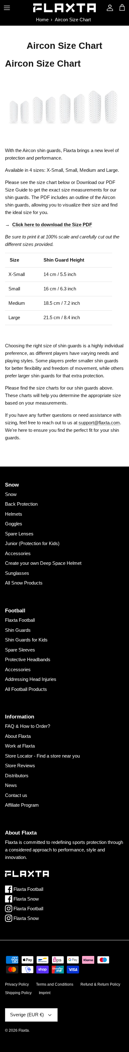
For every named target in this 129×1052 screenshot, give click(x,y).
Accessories (18, 553)
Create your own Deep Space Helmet (43, 563)
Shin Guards (18, 630)
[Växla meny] (7, 8)
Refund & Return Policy (100, 984)
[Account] (108, 8)
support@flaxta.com (99, 422)
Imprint (44, 993)
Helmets (13, 514)
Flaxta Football (20, 620)
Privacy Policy (17, 984)
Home (42, 19)
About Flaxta (18, 736)
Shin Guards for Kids (26, 639)
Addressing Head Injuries (30, 679)
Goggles (13, 523)
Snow (11, 494)
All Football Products (26, 689)
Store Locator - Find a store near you (42, 755)
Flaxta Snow (25, 898)
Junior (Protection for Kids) (32, 543)
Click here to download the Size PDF (52, 224)
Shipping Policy (18, 993)
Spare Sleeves (20, 649)
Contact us (16, 795)
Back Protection (21, 504)
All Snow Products (24, 582)
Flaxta (23, 1030)
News (11, 785)
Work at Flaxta (20, 745)
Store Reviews (20, 765)
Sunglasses (17, 573)
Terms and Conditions (54, 984)
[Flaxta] (64, 8)
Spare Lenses (19, 533)
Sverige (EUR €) (27, 1014)
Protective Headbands (27, 659)
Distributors (16, 775)
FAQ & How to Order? (27, 726)
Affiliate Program (22, 805)
